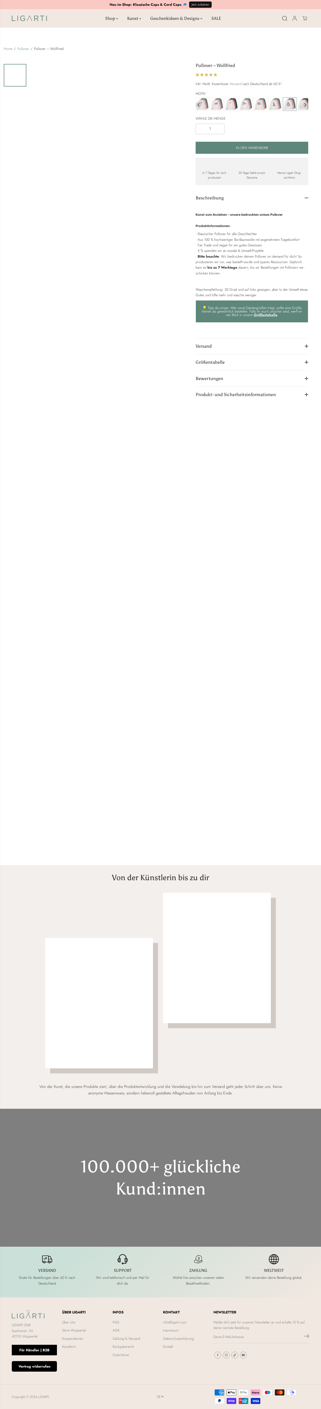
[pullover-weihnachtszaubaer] (275, 104)
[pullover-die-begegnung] (246, 104)
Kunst (133, 18)
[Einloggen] (294, 18)
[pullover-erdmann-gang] (260, 104)
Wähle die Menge (210, 118)
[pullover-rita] (217, 104)
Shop (110, 18)
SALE (216, 18)
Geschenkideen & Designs (175, 18)
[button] (207, 74)
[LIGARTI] (29, 18)
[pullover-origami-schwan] (231, 104)
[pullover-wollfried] (289, 104)
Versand (236, 83)
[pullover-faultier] (202, 104)
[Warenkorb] (304, 18)
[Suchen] (284, 18)
